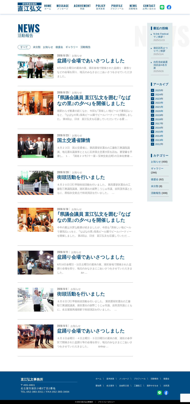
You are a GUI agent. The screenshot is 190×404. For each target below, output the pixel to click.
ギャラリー (72, 47)
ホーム (48, 9)
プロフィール (117, 9)
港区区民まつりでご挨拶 (160, 49)
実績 (82, 9)
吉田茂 (166, 386)
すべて (24, 47)
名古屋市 (110, 386)
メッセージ (62, 9)
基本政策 (100, 9)
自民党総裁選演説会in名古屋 (160, 65)
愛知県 (98, 386)
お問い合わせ (149, 9)
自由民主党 (124, 386)
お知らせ (48, 47)
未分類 (36, 47)
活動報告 (133, 9)
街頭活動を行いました (81, 177)
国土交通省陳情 (73, 140)
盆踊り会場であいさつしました (91, 60)
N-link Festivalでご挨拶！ (160, 35)
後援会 (59, 47)
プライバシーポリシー (106, 402)
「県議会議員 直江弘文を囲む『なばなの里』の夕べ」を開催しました (94, 100)
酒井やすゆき (152, 386)
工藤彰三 (138, 386)
